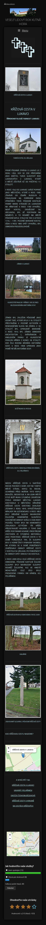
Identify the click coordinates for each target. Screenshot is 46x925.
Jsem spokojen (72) (15, 870)
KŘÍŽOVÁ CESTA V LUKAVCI (23, 785)
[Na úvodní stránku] (23, 15)
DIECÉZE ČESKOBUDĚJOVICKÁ (23, 795)
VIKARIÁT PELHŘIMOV (23, 790)
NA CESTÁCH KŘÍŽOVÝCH (23, 805)
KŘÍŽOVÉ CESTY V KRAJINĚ (23, 800)
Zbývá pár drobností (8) (17, 877)
